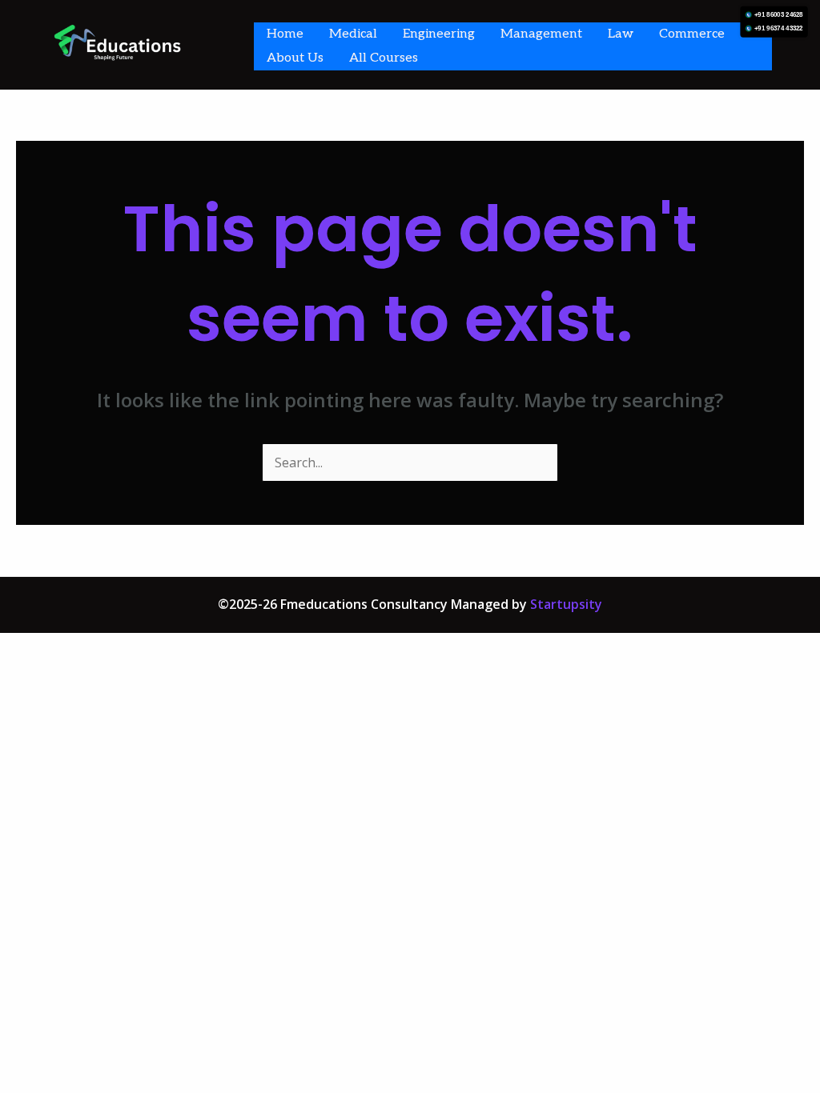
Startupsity (566, 604)
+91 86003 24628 (778, 14)
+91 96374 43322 (778, 28)
